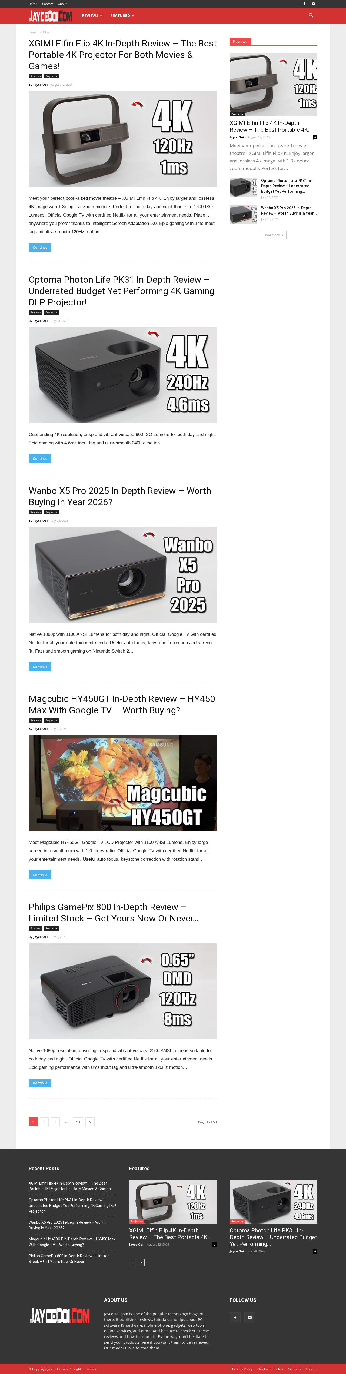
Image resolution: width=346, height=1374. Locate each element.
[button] (310, 16)
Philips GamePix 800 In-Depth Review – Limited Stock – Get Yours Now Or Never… (69, 1259)
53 (78, 1122)
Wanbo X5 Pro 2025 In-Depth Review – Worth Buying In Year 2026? (67, 1225)
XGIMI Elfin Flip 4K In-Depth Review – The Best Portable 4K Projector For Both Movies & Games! (123, 54)
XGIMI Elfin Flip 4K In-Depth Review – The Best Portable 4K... (271, 126)
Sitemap (294, 1369)
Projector (51, 76)
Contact (47, 4)
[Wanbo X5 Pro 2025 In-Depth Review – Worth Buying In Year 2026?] (243, 214)
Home (33, 4)
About (62, 4)
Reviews (90, 15)
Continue (40, 247)
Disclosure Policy (270, 1369)
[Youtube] (313, 4)
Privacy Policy (242, 1369)
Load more (272, 234)
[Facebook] (304, 4)
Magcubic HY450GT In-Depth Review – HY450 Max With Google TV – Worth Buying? (72, 1242)
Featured (120, 15)
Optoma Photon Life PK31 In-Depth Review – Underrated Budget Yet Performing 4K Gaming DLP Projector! (121, 291)
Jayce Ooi (41, 84)
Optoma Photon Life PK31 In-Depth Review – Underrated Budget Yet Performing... (286, 186)
